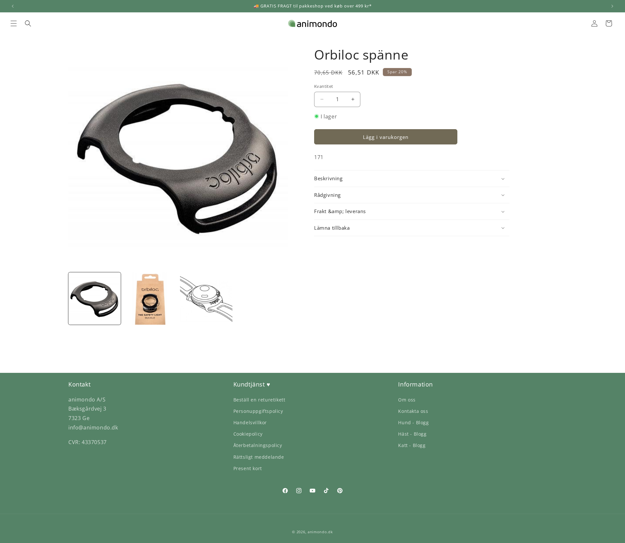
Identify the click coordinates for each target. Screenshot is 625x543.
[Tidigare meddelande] (13, 6)
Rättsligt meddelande (258, 457)
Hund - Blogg (413, 422)
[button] (14, 23)
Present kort (247, 468)
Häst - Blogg (412, 434)
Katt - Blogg (411, 445)
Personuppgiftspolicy (258, 411)
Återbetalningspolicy (257, 445)
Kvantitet (323, 86)
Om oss (407, 400)
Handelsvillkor (250, 422)
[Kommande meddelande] (612, 6)
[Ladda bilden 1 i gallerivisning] (94, 298)
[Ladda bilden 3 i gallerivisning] (206, 298)
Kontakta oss (413, 411)
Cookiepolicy (248, 434)
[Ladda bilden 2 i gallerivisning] (150, 298)
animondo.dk (320, 531)
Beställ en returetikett (259, 400)
